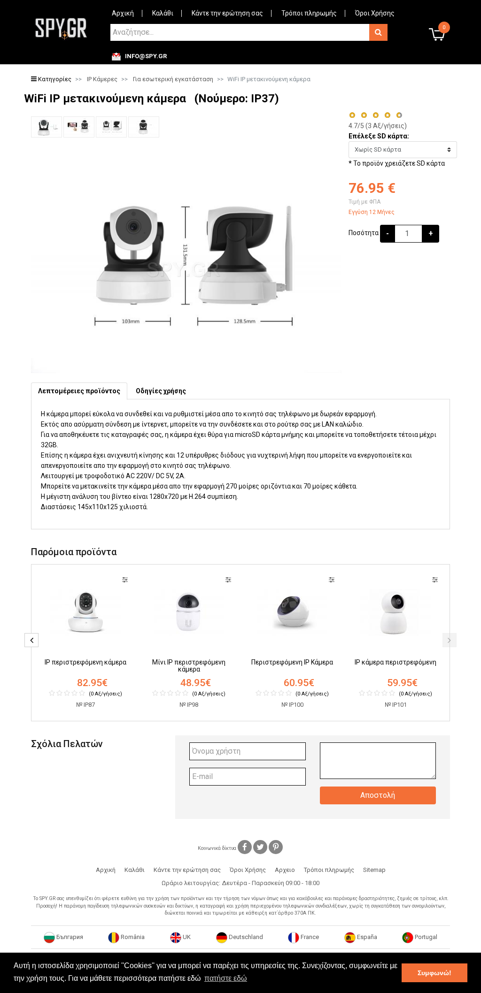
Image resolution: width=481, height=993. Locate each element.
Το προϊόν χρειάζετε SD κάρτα (399, 163)
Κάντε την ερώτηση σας (227, 13)
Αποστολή (377, 795)
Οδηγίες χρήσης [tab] (161, 391)
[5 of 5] (399, 115)
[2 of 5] (364, 115)
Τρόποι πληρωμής (309, 13)
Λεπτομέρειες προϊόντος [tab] (79, 391)
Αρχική (123, 13)
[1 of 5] (352, 115)
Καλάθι (162, 13)
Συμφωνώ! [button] (434, 973)
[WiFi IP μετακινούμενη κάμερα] (46, 126)
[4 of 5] (387, 115)
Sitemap (374, 869)
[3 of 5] (375, 115)
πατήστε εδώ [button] (225, 978)
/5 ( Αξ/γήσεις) (378, 126)
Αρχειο (285, 869)
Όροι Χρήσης (375, 13)
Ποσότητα (364, 233)
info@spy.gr (146, 56)
